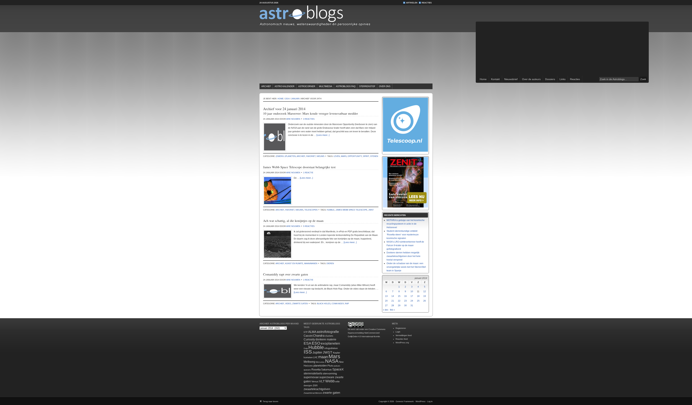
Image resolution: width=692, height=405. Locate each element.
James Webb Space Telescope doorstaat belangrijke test (299, 167)
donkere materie (326, 339)
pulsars (337, 366)
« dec (385, 310)
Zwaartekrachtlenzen (313, 393)
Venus (314, 381)
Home (483, 79)
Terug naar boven (270, 401)
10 (412, 291)
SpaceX (338, 369)
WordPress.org (402, 342)
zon (315, 385)
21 (392, 301)
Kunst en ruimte (294, 263)
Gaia (306, 348)
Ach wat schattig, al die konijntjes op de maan (293, 220)
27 (386, 305)
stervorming (330, 373)
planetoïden (320, 365)
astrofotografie (328, 332)
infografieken (331, 348)
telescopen (311, 210)
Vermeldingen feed (404, 335)
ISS (308, 352)
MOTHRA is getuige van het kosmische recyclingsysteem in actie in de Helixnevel (406, 224)
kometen (308, 357)
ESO (316, 343)
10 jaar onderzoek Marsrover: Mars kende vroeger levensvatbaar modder (310, 113)
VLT (322, 381)
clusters (329, 336)
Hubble (330, 210)
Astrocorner (306, 86)
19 (424, 296)
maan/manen (310, 263)
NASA (331, 361)
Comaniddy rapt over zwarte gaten (285, 274)
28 (392, 305)
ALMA (312, 332)
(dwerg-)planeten (286, 156)
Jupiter (317, 352)
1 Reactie (308, 172)
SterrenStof (367, 86)
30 (405, 305)
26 (424, 301)
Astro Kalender (284, 86)
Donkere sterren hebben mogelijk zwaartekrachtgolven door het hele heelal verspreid (403, 256)
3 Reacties (308, 119)
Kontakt (495, 79)
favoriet (311, 156)
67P (306, 332)
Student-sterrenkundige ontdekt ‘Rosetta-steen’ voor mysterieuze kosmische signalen (403, 234)
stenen (374, 156)
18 (418, 296)
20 (386, 301)
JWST (371, 210)
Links (562, 79)
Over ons (384, 86)
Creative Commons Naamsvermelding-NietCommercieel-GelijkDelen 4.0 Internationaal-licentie (366, 333)
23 (405, 301)
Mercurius (320, 362)
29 (399, 305)
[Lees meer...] (322, 135)
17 (412, 296)
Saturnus (326, 369)
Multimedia (325, 86)
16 (405, 296)
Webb (330, 381)
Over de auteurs (531, 79)
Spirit (366, 156)
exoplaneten (330, 343)
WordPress (420, 401)
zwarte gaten (300, 303)
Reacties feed (402, 339)
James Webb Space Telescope (351, 210)
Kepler (336, 352)
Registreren (401, 328)
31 (412, 305)
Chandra (318, 335)
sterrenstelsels (313, 373)
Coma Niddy (338, 303)
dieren (330, 263)
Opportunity (355, 156)
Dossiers (550, 79)
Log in (429, 401)
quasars (307, 370)
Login (398, 332)
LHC (315, 357)
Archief (266, 86)
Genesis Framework (405, 401)
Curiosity (309, 339)
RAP (347, 303)
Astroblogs (346, 16)
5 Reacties (308, 226)
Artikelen (411, 3)
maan (323, 357)
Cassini (308, 335)
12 (424, 291)
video (288, 303)
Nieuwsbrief (511, 79)
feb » (392, 310)
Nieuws (320, 156)
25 (418, 301)
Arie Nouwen (293, 119)
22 (399, 301)
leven (337, 156)
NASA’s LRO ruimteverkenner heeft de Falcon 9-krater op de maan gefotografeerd (405, 245)
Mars (344, 156)
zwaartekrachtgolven (317, 389)
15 (399, 296)
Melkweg (309, 361)
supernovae (311, 377)
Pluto (330, 365)
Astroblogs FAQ (345, 86)
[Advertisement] (562, 48)
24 (412, 301)
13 (386, 296)
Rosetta (316, 369)
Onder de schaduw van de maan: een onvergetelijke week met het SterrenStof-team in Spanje (406, 267)
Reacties (427, 3)
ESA (307, 343)
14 (392, 296)
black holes (324, 303)
